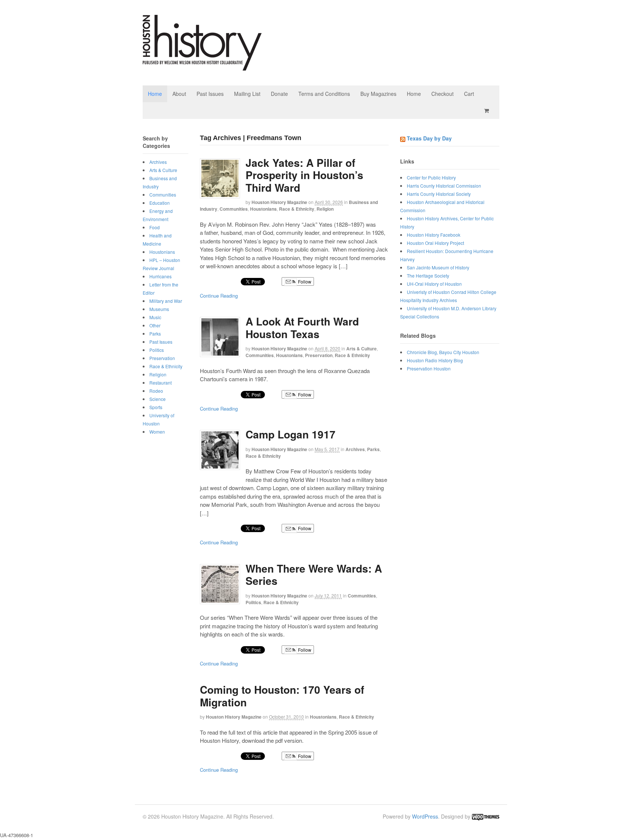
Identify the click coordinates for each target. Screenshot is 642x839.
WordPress (425, 816)
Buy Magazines (378, 93)
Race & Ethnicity (296, 208)
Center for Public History (431, 177)
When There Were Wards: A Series (314, 575)
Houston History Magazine (279, 202)
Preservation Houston (429, 368)
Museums (159, 309)
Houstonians (263, 208)
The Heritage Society (428, 275)
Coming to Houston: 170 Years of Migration (282, 696)
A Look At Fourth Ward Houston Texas (302, 327)
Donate (279, 93)
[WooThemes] (485, 816)
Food (154, 227)
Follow (304, 281)
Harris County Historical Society (439, 194)
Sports (155, 407)
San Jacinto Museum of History (438, 267)
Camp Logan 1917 (290, 434)
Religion (325, 208)
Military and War (165, 301)
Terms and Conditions (324, 93)
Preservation (319, 355)
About (179, 93)
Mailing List (247, 93)
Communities (234, 208)
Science (157, 399)
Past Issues (210, 93)
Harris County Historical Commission (444, 185)
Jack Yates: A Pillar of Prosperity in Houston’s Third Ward (304, 175)
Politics (253, 602)
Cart (469, 93)
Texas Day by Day (429, 138)
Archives (355, 449)
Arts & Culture (361, 348)
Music (155, 317)
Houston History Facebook (433, 234)
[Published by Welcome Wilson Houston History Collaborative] (202, 66)
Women (157, 431)
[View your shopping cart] (488, 110)
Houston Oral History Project (435, 243)
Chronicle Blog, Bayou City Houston (443, 352)
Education (159, 203)
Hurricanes (160, 276)
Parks (373, 449)
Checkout (442, 93)
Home (155, 93)
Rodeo (156, 391)
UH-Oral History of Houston (434, 284)
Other (154, 325)
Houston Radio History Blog (435, 360)
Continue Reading (219, 295)
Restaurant (160, 382)
